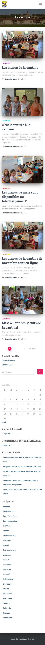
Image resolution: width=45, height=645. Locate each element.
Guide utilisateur (8, 361)
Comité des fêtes (10, 516)
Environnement (9, 550)
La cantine (6, 63)
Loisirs (6, 589)
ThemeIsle (31, 639)
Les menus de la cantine (20, 67)
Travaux (6, 613)
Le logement (8, 579)
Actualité (6, 507)
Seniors (6, 603)
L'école (6, 560)
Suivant (32, 349)
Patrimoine (7, 598)
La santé (6, 574)
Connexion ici (7, 365)
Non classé (7, 594)
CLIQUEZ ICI (6, 434)
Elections (7, 540)
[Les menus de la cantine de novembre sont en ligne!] (22, 235)
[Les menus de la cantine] (22, 44)
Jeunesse (7, 555)
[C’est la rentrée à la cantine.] (22, 102)
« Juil (4, 422)
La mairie (7, 569)
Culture (6, 531)
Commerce (7, 526)
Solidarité (7, 608)
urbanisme (7, 618)
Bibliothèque (8, 511)
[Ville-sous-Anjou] (5, 4)
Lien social (7, 584)
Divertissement (9, 536)
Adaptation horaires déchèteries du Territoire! (22, 467)
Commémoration (10, 521)
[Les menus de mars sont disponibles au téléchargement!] (22, 169)
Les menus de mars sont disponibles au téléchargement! (20, 196)
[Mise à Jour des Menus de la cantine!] (22, 300)
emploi (6, 545)
